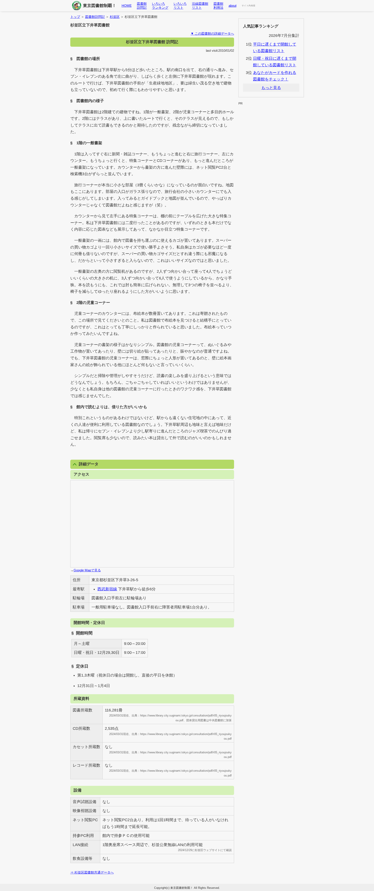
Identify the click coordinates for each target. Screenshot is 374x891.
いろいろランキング (160, 5)
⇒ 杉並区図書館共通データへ (92, 872)
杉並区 (115, 17)
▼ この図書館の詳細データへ (212, 33)
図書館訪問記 (142, 5)
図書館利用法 (218, 5)
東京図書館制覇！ (99, 5)
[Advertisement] (271, 116)
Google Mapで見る (87, 570)
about (232, 5)
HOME (127, 5)
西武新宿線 (107, 589)
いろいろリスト (180, 5)
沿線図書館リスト (200, 5)
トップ (75, 17)
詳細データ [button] (88, 464)
